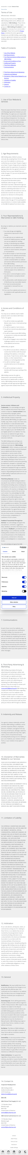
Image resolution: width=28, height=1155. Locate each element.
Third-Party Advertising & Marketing (14, 72)
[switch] (24, 582)
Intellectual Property (10, 63)
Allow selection (14, 602)
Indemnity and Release (10, 74)
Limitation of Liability (10, 80)
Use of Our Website (9, 53)
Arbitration (7, 82)
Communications (9, 67)
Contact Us (7, 86)
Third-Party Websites (10, 65)
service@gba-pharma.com (8, 1112)
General (6, 84)
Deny (14, 606)
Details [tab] (14, 551)
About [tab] (23, 551)
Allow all (14, 597)
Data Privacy (14, 1138)
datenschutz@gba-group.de (9, 1094)
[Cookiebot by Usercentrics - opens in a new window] (20, 547)
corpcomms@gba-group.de (9, 688)
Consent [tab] (5, 551)
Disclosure (14, 1144)
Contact (14, 1135)
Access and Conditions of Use (12, 61)
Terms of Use (14, 1141)
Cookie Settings (14, 1147)
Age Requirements (9, 55)
